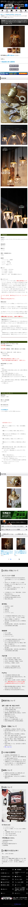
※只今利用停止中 (4, 409)
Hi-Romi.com (17, 904)
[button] (1, 5)
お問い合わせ (10, 55)
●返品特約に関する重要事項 (8, 61)
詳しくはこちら (8, 746)
